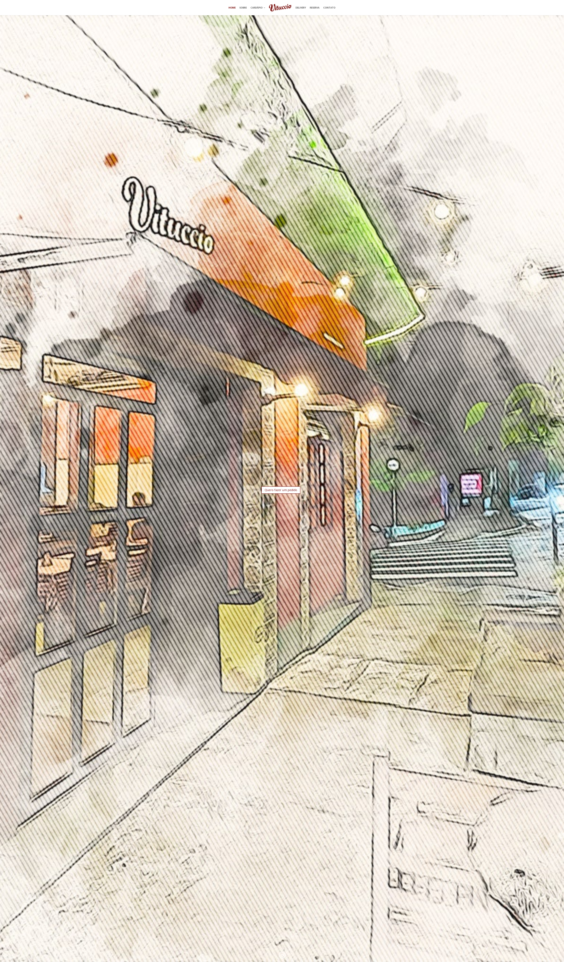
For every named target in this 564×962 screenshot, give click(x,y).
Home (232, 8)
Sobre (243, 8)
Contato (329, 8)
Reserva (314, 8)
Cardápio (257, 8)
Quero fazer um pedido (281, 490)
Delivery (301, 8)
